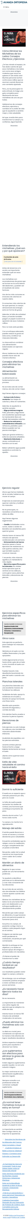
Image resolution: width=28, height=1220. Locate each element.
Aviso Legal (7, 1217)
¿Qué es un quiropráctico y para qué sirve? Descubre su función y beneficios (13, 1195)
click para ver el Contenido (13, 261)
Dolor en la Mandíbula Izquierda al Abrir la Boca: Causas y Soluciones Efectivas (12, 1186)
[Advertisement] (14, 19)
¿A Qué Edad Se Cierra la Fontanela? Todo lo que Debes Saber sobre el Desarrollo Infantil (12, 1167)
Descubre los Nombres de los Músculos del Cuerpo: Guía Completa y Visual (13, 1142)
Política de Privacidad (16, 1215)
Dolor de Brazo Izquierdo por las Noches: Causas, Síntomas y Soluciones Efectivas (13, 1177)
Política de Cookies (18, 1217)
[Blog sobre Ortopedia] (14, 2)
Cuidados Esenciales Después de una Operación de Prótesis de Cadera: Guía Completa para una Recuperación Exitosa (13, 1204)
